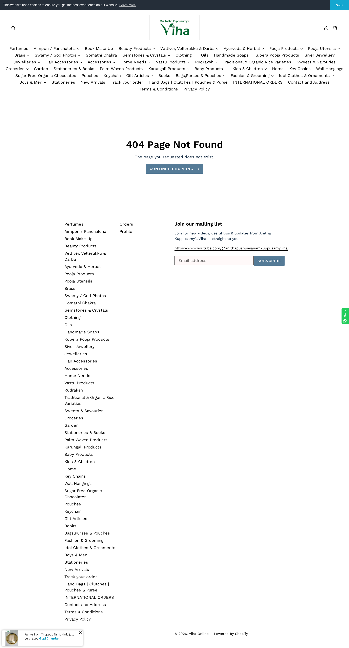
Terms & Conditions (159, 89)
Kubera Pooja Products (276, 55)
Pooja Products (284, 48)
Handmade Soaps (231, 55)
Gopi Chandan (49, 638)
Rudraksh (205, 62)
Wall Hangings (329, 68)
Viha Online (199, 634)
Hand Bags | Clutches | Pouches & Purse (188, 82)
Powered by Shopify (231, 634)
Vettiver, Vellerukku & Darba (188, 48)
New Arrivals (93, 82)
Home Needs (134, 62)
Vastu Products (171, 62)
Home (278, 68)
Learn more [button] (127, 5)
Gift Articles (138, 75)
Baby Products (209, 68)
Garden (41, 68)
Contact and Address (309, 82)
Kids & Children (248, 68)
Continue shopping (171, 169)
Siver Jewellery (320, 55)
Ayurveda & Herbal (242, 48)
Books (164, 75)
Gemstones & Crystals (144, 55)
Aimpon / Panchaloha (55, 48)
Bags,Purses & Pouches (199, 75)
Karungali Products (167, 68)
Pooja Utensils (322, 48)
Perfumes (18, 48)
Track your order (127, 82)
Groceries (16, 68)
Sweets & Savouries (316, 62)
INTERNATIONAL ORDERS (258, 82)
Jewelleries (26, 62)
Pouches (90, 75)
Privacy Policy (196, 89)
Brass (20, 55)
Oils (204, 55)
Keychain (112, 75)
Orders (126, 224)
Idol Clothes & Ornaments (305, 75)
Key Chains (300, 68)
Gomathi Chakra (101, 55)
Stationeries (63, 82)
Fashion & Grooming (251, 75)
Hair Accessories (62, 62)
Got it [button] (339, 5)
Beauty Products (135, 48)
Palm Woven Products (121, 68)
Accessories (100, 62)
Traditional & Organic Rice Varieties (257, 62)
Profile (126, 231)
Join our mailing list (198, 224)
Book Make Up (99, 48)
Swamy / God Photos (56, 55)
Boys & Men (31, 82)
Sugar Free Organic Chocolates (45, 75)
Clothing (184, 55)
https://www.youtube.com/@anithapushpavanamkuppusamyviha (231, 248)
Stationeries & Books (74, 68)
